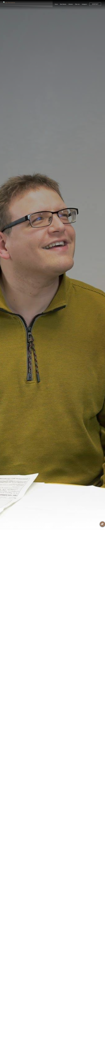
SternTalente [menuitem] (63, 4)
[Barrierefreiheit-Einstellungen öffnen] (102, 524)
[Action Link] (12, 4)
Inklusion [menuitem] (70, 4)
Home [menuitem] (56, 4)
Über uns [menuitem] (77, 4)
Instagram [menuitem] (84, 4)
